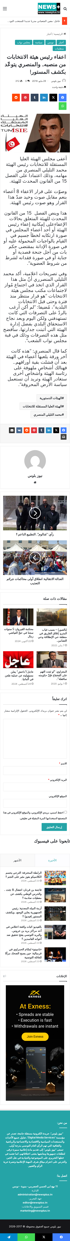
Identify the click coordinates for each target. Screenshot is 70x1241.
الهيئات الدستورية (51, 398)
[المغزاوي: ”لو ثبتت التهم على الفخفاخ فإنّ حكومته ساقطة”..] (52, 659)
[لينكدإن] (49, 430)
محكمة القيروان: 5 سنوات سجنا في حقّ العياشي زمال (18, 632)
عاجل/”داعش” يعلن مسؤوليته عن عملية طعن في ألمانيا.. (19, 675)
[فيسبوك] (63, 430)
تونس (50, 42)
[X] (56, 430)
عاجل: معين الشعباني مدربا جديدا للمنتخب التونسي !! (31, 21)
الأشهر (17, 860)
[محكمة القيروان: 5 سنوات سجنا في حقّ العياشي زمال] (18, 616)
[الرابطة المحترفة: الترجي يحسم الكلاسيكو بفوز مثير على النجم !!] (55, 878)
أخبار (49, 33)
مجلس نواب (23, 42)
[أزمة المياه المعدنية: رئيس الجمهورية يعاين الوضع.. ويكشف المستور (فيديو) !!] (55, 913)
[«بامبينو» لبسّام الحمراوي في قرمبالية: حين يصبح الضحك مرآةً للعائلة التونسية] (55, 954)
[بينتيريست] (34, 430)
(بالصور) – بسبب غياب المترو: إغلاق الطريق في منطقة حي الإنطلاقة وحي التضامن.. (52, 635)
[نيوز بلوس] (49, 8)
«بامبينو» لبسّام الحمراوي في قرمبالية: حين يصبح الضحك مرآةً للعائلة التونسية (23, 953)
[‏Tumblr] (41, 430)
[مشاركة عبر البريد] (12, 430)
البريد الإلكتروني (57, 779)
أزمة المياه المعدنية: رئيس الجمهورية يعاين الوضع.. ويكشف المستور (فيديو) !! (24, 912)
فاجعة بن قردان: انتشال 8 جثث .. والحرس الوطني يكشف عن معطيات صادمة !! (23, 894)
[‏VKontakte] (19, 430)
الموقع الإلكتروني (58, 796)
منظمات (59, 48)
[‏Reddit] (27, 430)
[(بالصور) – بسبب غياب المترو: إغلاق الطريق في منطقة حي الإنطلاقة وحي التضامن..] (52, 617)
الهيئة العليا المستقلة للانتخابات (42, 406)
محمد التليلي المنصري (48, 414)
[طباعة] (63, 437)
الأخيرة (52, 860)
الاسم (63, 763)
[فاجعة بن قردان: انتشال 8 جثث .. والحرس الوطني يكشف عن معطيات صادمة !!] (55, 895)
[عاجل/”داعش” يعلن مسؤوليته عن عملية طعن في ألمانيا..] (18, 659)
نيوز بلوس (56, 80)
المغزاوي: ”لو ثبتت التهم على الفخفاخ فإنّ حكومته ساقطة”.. (52, 675)
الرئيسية (59, 33)
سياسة (38, 42)
